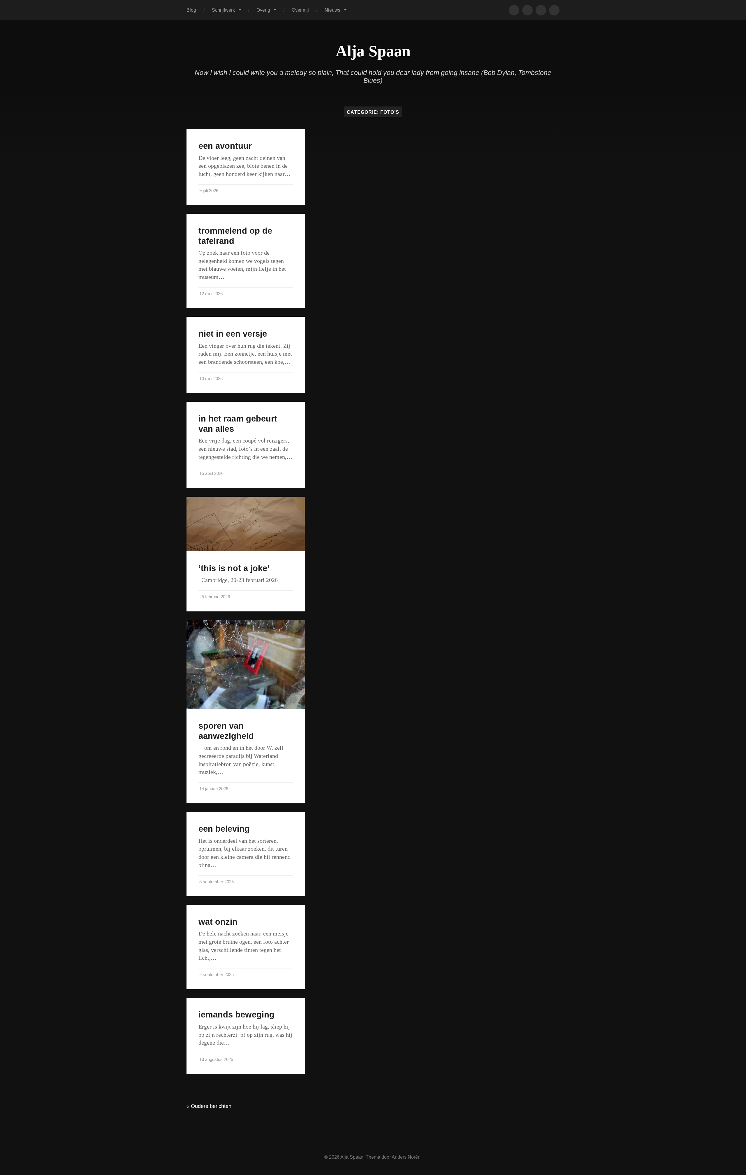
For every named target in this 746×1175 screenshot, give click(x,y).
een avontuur (225, 146)
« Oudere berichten (208, 1106)
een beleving (224, 828)
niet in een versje (232, 333)
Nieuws (332, 10)
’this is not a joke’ (234, 568)
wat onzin (217, 921)
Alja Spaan (373, 51)
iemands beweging (236, 1014)
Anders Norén (406, 1157)
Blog (191, 10)
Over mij (300, 10)
